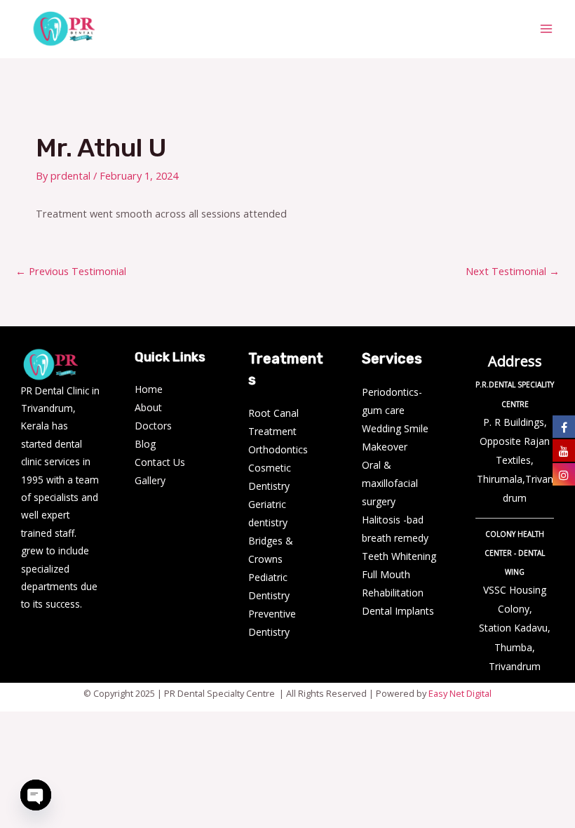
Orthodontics (278, 449)
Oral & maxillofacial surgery (390, 483)
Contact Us (160, 462)
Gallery (150, 480)
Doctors (153, 425)
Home (149, 389)
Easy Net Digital (460, 693)
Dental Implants (398, 610)
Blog (145, 443)
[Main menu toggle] (546, 29)
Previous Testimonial (70, 271)
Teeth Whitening (399, 556)
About (148, 407)
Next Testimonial (513, 271)
